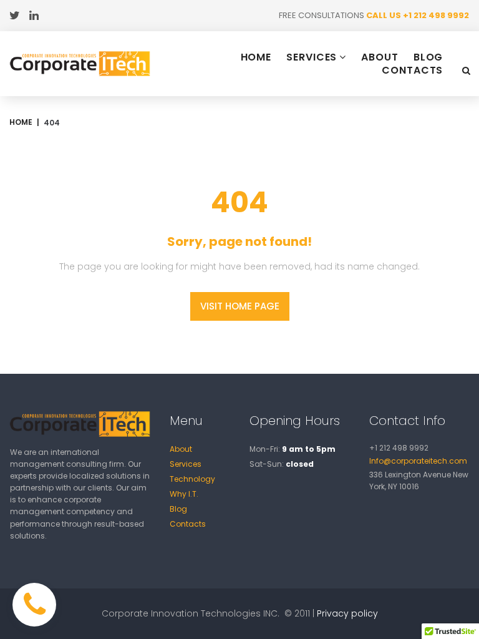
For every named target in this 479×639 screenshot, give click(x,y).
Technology (192, 479)
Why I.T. (184, 494)
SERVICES (311, 57)
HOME (256, 57)
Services (185, 464)
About (181, 449)
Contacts (188, 524)
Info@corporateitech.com (418, 461)
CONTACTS (412, 71)
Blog (178, 509)
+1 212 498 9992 (436, 15)
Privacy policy (347, 613)
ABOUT (380, 57)
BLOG (428, 57)
